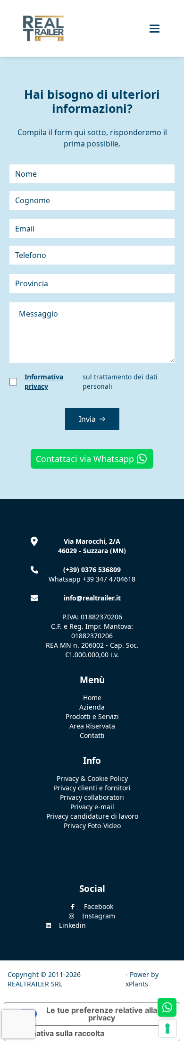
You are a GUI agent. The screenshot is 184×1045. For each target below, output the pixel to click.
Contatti (92, 735)
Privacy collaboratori (92, 797)
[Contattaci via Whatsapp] (167, 1007)
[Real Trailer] (39, 28)
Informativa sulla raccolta (58, 1033)
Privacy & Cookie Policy (92, 778)
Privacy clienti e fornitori (92, 787)
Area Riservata (92, 725)
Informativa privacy (44, 381)
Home (92, 697)
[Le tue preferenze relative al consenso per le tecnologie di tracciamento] (167, 1028)
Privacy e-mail (92, 806)
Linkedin (72, 925)
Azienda (92, 706)
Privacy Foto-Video (92, 825)
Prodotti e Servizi (92, 716)
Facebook (98, 906)
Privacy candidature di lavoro (92, 816)
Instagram (98, 915)
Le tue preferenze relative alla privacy (101, 1013)
